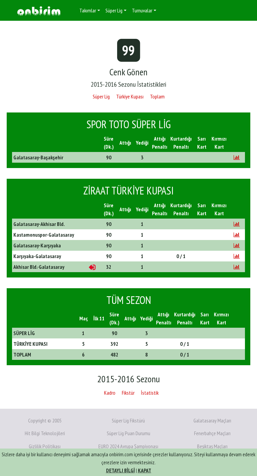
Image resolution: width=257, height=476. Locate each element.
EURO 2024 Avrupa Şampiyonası (128, 446)
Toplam (157, 96)
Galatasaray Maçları (212, 420)
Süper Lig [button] (113, 10)
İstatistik (150, 392)
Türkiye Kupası (130, 96)
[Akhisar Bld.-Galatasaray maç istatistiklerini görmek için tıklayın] (237, 266)
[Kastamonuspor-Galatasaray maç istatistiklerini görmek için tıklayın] (237, 234)
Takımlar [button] (87, 10)
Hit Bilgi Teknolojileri (45, 433)
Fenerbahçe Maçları (212, 433)
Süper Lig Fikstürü (128, 420)
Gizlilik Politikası (45, 446)
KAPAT (144, 470)
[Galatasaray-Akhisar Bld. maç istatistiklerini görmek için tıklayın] (237, 224)
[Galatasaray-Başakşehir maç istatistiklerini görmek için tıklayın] (237, 157)
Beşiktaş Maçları (212, 446)
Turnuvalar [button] (142, 10)
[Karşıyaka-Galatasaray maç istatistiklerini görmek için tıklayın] (237, 256)
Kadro (109, 392)
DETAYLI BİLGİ (120, 470)
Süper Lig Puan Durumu (128, 433)
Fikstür (128, 392)
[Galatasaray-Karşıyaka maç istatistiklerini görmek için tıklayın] (237, 245)
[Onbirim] (39, 10)
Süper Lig (101, 96)
